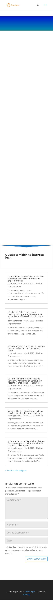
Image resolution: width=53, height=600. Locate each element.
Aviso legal (30, 591)
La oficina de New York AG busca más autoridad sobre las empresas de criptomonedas (26, 278)
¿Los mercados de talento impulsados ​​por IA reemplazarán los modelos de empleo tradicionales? (26, 443)
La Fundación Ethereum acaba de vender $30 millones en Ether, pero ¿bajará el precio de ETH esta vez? (25, 380)
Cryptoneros (16, 283)
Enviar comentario (36, 559)
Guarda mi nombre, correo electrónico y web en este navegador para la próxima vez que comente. (26, 550)
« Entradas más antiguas (15, 470)
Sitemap (26, 594)
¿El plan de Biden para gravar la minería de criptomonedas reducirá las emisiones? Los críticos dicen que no (25, 315)
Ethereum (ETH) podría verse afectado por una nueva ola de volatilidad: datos (26, 348)
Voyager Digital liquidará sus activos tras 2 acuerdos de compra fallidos (25, 412)
